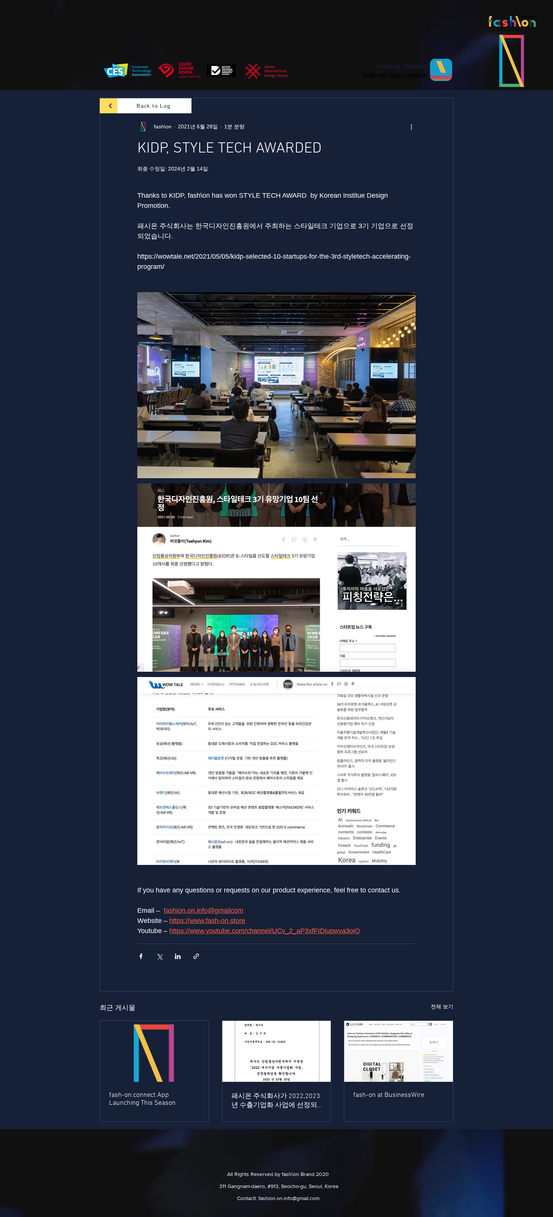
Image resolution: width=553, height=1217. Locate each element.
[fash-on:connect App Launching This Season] (154, 1051)
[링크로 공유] (196, 956)
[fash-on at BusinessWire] (398, 1051)
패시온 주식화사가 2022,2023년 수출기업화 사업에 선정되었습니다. (275, 1100)
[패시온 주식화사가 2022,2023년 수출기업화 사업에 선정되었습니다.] (276, 1051)
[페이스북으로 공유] (140, 956)
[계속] (110, 105)
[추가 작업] (411, 126)
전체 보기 (442, 1006)
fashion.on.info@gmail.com (288, 1198)
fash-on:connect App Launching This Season (142, 1099)
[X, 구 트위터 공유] (159, 956)
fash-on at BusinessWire (388, 1095)
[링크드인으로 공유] (177, 956)
